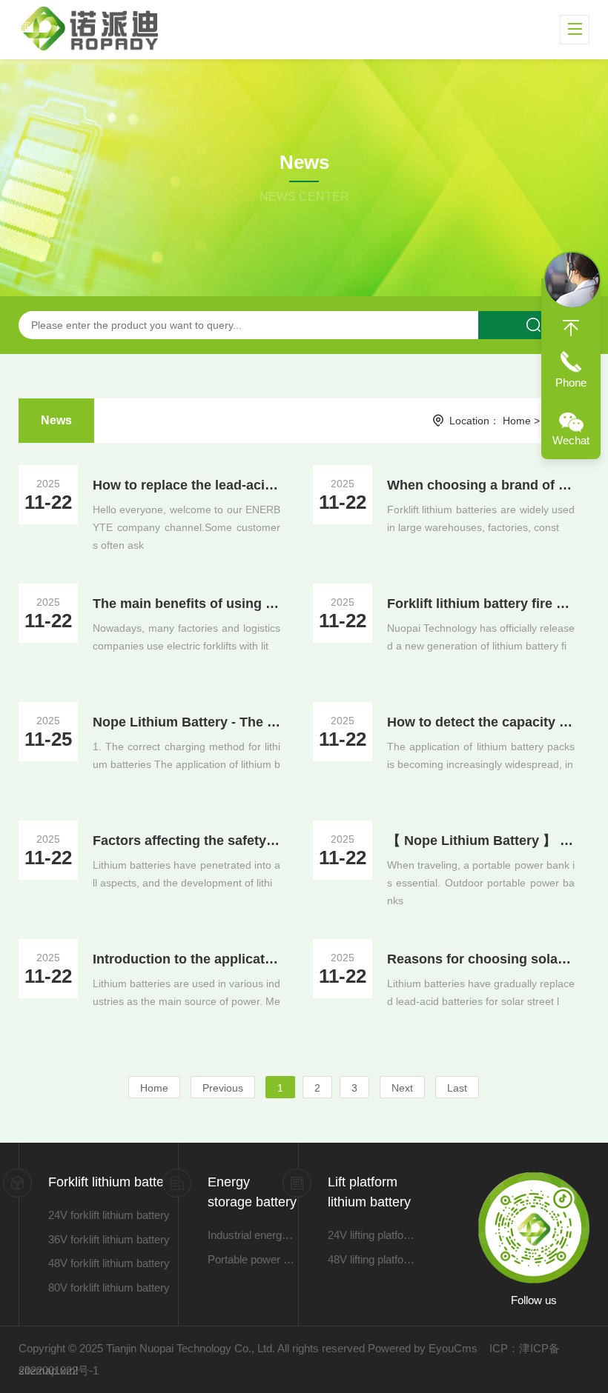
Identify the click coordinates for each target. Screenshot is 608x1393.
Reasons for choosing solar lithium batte (481, 959)
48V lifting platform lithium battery (373, 1259)
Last (457, 1088)
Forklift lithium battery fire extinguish (481, 603)
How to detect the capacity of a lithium (481, 722)
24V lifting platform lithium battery (373, 1235)
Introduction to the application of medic (187, 959)
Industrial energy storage (253, 1235)
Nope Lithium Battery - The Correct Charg (187, 722)
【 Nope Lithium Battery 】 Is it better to (481, 840)
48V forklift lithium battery (109, 1263)
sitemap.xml (48, 1370)
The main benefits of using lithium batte (187, 603)
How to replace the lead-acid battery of (187, 485)
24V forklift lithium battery (109, 1215)
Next (402, 1088)
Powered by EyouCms (421, 1348)
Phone (570, 382)
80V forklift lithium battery (109, 1287)
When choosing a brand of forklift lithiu (481, 485)
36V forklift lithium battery (109, 1239)
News (56, 420)
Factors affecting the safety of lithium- (187, 840)
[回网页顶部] (571, 328)
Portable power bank (253, 1259)
